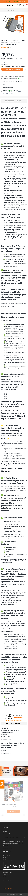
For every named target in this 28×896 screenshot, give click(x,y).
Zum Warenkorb (13, 811)
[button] (6, 720)
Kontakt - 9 (6, 831)
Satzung (5, 846)
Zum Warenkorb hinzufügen (12, 69)
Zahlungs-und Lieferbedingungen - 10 (13, 841)
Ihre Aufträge (6, 855)
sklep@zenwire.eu (6, 739)
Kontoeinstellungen (8, 860)
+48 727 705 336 (7, 888)
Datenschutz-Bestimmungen (11, 848)
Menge (3, 59)
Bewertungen (18, 717)
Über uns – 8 (6, 834)
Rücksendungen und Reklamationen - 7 (13, 843)
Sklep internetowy (13, 894)
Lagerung (5, 857)
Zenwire (3, 38)
